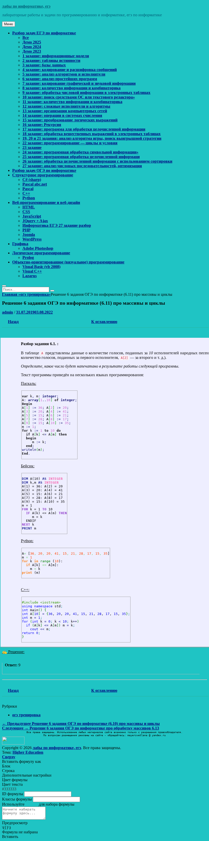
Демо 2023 (31, 51)
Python (28, 198)
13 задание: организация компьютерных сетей (64, 111)
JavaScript (31, 216)
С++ (26, 193)
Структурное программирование (42, 175)
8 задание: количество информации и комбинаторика (71, 88)
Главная (11, 294)
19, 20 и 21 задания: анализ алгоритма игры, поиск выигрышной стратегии (91, 138)
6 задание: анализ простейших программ (59, 79)
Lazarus (29, 276)
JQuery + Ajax (35, 221)
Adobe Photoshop (37, 248)
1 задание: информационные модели (55, 56)
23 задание (32, 147)
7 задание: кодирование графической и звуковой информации (79, 83)
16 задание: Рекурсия (41, 124)
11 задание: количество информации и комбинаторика (72, 102)
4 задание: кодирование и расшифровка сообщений (69, 69)
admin (7, 312)
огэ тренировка (35, 294)
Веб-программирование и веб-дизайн (46, 202)
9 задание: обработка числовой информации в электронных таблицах (86, 92)
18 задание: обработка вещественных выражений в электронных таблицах (91, 134)
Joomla (28, 234)
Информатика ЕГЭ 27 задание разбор (56, 225)
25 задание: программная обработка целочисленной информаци (81, 157)
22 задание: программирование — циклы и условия (69, 143)
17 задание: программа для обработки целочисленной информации (83, 129)
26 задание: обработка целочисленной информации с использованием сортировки (97, 161)
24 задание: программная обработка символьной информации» (80, 152)
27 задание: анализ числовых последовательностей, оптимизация (82, 166)
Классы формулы (17, 799)
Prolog (28, 257)
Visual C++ (32, 271)
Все (25, 37)
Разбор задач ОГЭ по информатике (44, 170)
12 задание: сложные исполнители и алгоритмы (66, 106)
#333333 (9, 789)
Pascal (27, 189)
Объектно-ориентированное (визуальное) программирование (68, 262)
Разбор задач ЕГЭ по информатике (44, 33)
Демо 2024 (31, 47)
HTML (28, 207)
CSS (26, 211)
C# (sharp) (31, 179)
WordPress (32, 239)
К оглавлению (104, 321)
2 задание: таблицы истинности (51, 60)
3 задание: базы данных (44, 65)
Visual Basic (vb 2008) (41, 266)
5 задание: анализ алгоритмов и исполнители (63, 74)
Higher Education (27, 752)
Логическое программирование (41, 253)
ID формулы (12, 794)
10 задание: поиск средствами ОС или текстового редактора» (78, 97)
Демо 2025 (31, 42)
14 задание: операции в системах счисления (62, 115)
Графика (20, 244)
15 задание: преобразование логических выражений (69, 120)
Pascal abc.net (34, 184)
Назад (13, 321)
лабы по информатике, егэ (26, 6)
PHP (26, 230)
